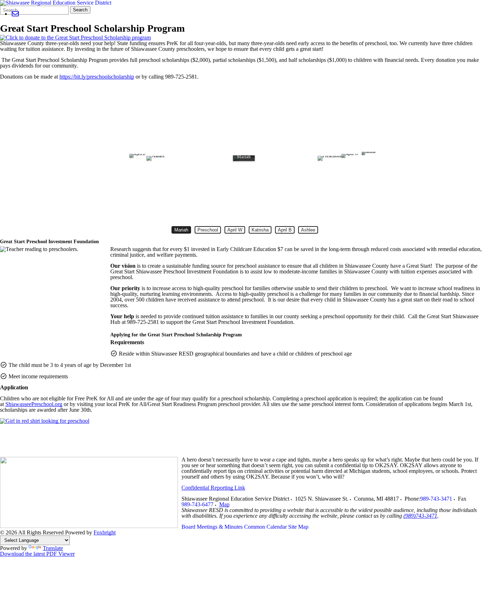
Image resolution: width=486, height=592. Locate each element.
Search (80, 9)
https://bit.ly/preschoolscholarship (96, 77)
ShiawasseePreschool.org (33, 404)
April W (234, 230)
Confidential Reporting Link (213, 488)
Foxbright (105, 532)
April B (285, 230)
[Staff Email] (15, 14)
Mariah (182, 230)
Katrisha (260, 230)
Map (224, 504)
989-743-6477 (197, 504)
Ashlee (308, 230)
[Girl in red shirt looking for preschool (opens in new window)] (44, 421)
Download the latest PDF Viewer (37, 554)
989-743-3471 (436, 499)
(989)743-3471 (420, 516)
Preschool (207, 230)
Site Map (298, 527)
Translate (53, 548)
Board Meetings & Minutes (212, 527)
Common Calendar (265, 527)
